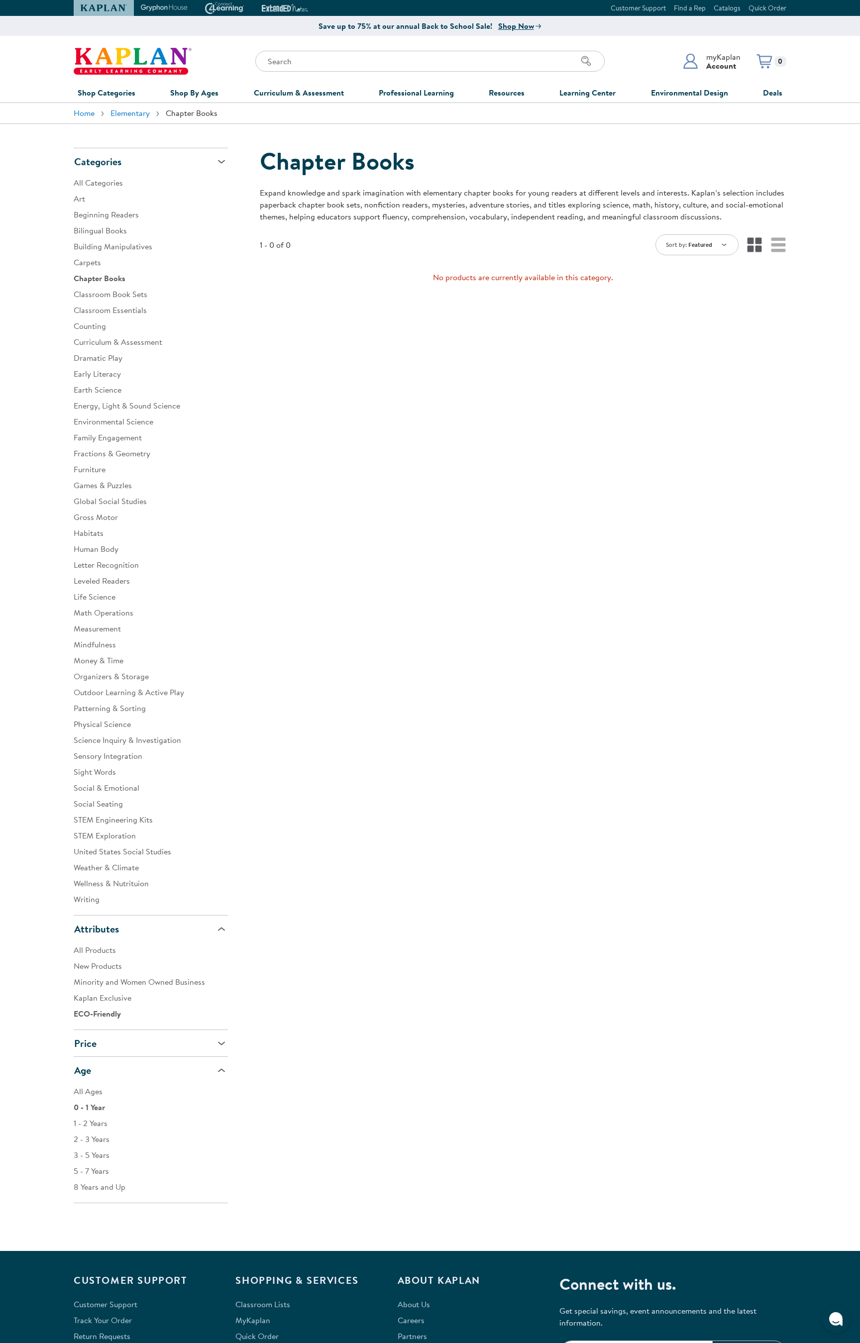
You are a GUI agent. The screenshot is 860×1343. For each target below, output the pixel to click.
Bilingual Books (100, 230)
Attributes (96, 928)
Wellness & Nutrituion (111, 883)
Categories (97, 161)
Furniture (90, 469)
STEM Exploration (105, 835)
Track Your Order (103, 1320)
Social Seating (98, 803)
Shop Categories (106, 92)
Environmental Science (113, 421)
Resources (507, 92)
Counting (90, 325)
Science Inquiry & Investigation (127, 739)
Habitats (89, 532)
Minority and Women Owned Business (139, 981)
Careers (411, 1320)
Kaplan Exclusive (102, 997)
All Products (95, 949)
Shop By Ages (194, 92)
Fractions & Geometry (112, 453)
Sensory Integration (108, 755)
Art (79, 198)
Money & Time (98, 660)
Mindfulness (95, 644)
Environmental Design (689, 92)
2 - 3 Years (91, 1139)
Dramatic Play (98, 357)
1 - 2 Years (91, 1123)
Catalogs (727, 8)
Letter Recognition (106, 564)
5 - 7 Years (91, 1170)
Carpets (87, 262)
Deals (772, 92)
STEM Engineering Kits (113, 819)
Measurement (97, 628)
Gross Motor (96, 517)
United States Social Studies (122, 851)
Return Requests (102, 1336)
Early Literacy (97, 373)
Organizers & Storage (111, 676)
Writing (87, 899)
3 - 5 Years (91, 1154)
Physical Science (102, 724)
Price (85, 1043)
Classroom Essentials (110, 310)
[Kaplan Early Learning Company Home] (133, 61)
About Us (414, 1304)
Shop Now (516, 25)
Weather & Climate (106, 867)
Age (82, 1070)
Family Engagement (108, 437)
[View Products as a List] (778, 245)
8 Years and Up (99, 1186)
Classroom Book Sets (110, 294)
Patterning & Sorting (110, 708)
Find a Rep (690, 8)
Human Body (96, 548)
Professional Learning (416, 92)
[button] (711, 61)
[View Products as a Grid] (754, 245)
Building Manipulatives (113, 246)
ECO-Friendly (97, 1013)
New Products (98, 965)
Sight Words (95, 771)
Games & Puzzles (103, 485)
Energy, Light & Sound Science (127, 405)
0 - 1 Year (89, 1107)
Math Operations (103, 612)
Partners (412, 1336)
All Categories (98, 182)
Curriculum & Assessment (299, 92)
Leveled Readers (102, 580)
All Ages (88, 1091)
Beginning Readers (106, 214)
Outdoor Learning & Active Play (129, 692)
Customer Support (638, 8)
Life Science (94, 596)
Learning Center (587, 92)
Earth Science (97, 389)
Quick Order (767, 8)
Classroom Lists (262, 1304)
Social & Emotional (106, 787)
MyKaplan (252, 1320)
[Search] (586, 61)
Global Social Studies (110, 501)
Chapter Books (99, 278)
